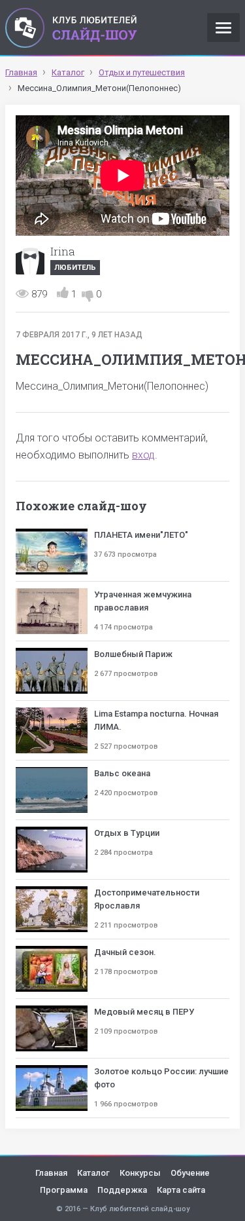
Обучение (190, 1173)
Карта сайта (181, 1190)
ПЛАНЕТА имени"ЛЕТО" (141, 535)
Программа (64, 1190)
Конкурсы (140, 1173)
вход (143, 455)
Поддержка (122, 1190)
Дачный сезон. (125, 952)
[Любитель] (30, 260)
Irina (62, 251)
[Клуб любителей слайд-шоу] (71, 27)
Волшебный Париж (133, 654)
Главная (51, 1173)
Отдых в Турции (126, 833)
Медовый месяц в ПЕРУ (144, 1012)
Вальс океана (122, 773)
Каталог (93, 1173)
